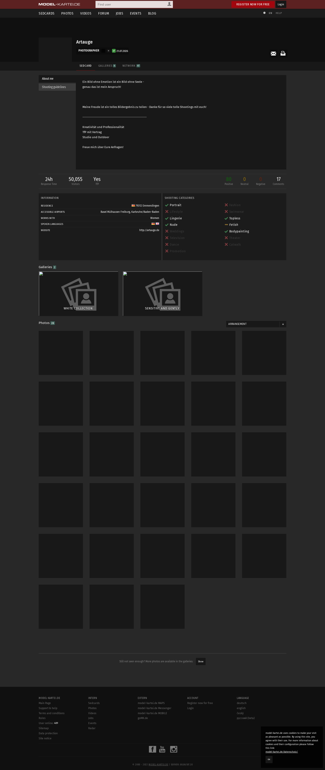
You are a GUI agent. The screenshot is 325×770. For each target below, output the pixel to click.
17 (278, 181)
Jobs (119, 13)
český (240, 713)
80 (229, 181)
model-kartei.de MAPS (151, 703)
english (241, 708)
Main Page (45, 703)
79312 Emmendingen (147, 205)
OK (269, 759)
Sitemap (44, 728)
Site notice (45, 738)
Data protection (48, 733)
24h (49, 181)
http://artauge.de (149, 230)
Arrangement (237, 324)
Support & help (48, 708)
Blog (152, 13)
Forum (103, 13)
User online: (48, 723)
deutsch (242, 703)
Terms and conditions (52, 713)
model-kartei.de (158, 764)
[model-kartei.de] (59, 4)
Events (135, 13)
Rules (42, 718)
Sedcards (47, 13)
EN (270, 13)
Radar (92, 728)
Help (279, 13)
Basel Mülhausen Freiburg (115, 211)
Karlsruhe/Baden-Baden (145, 211)
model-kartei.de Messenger (154, 708)
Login (281, 4)
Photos (67, 13)
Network (130, 65)
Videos (86, 13)
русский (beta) (246, 718)
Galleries (106, 65)
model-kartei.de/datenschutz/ (282, 751)
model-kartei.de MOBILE (152, 713)
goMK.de (143, 718)
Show (200, 661)
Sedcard (86, 65)
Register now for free (253, 4)
